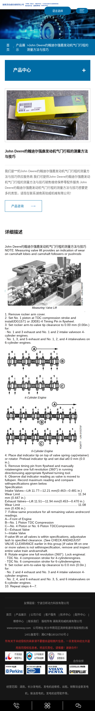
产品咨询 (17, 206)
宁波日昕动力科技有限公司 (53, 603)
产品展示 (20, 47)
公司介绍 (36, 614)
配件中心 (80, 614)
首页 (8, 47)
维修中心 (19, 621)
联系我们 (33, 621)
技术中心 (65, 614)
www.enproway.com (19, 628)
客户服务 (51, 614)
